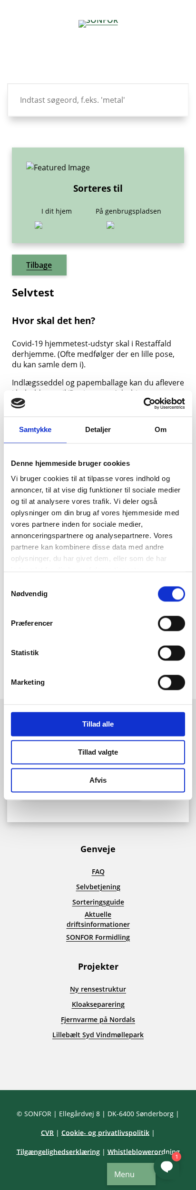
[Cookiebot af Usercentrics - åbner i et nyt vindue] (143, 403)
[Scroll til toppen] (24, 1066)
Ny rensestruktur (98, 988)
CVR (47, 1132)
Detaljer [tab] (98, 429)
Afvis (98, 780)
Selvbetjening (98, 886)
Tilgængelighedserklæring (58, 1151)
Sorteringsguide (98, 901)
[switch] (171, 623)
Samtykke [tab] (35, 429)
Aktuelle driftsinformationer (98, 919)
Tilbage (39, 265)
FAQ (98, 871)
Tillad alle (98, 724)
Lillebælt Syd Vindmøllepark (98, 1034)
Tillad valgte (98, 752)
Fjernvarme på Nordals (98, 1019)
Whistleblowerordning (144, 1151)
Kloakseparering (98, 1004)
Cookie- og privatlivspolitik (105, 1132)
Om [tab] (161, 429)
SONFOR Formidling (98, 937)
